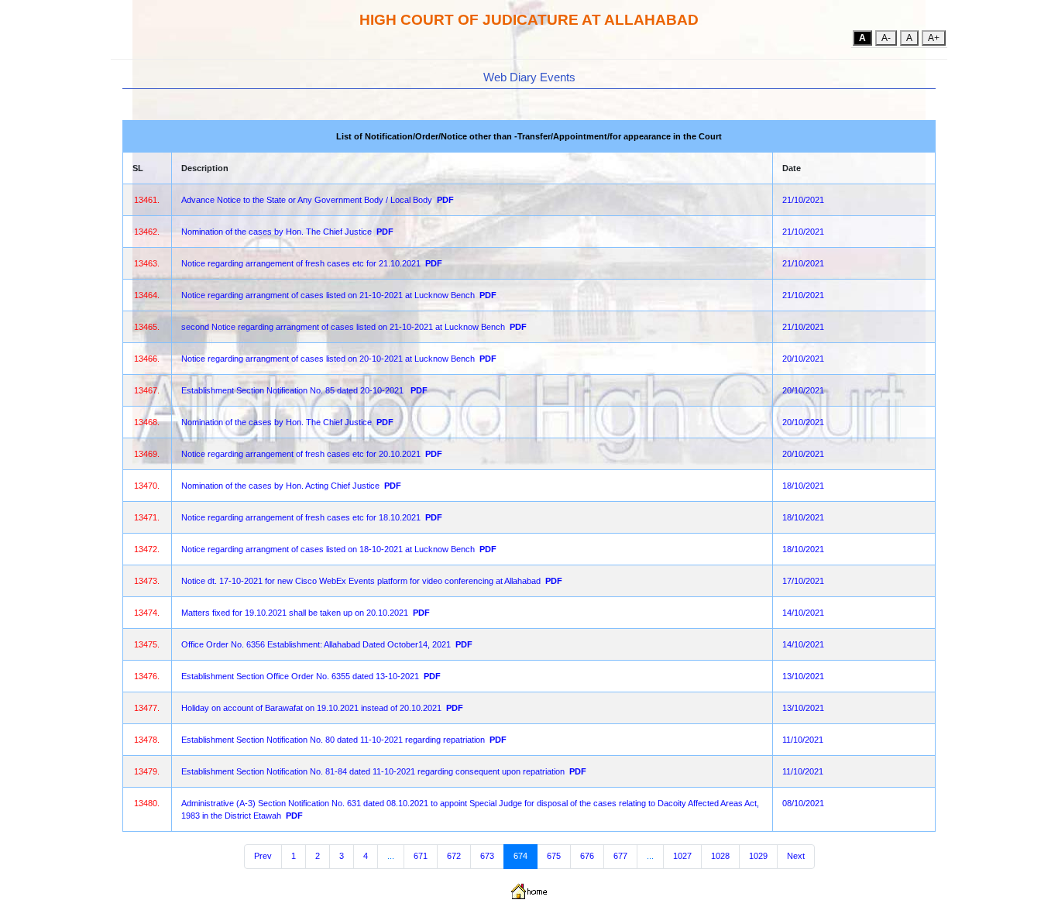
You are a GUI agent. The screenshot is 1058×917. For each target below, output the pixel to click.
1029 (758, 855)
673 (487, 855)
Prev (263, 855)
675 (554, 855)
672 (454, 855)
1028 (720, 855)
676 (587, 855)
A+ (933, 38)
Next (796, 855)
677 (620, 855)
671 (421, 855)
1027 (682, 855)
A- (886, 38)
